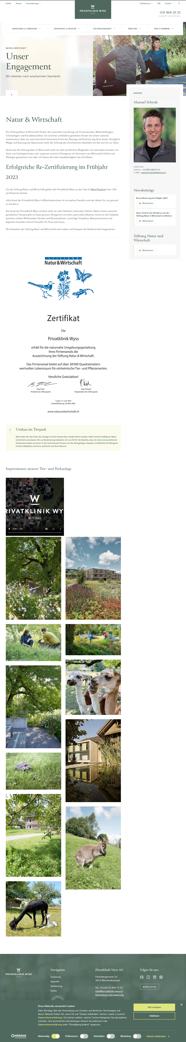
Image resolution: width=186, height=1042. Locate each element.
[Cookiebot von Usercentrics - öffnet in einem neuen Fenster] (19, 1036)
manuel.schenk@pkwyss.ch (153, 172)
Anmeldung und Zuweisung (109, 994)
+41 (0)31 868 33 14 (151, 169)
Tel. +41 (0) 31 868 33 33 (109, 987)
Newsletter (149, 987)
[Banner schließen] (181, 1005)
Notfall (54, 990)
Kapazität (55, 981)
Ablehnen (154, 1016)
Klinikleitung (56, 986)
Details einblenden (156, 1036)
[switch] (84, 1036)
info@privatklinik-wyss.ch (109, 991)
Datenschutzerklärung (50, 1017)
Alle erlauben (154, 1007)
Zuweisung (56, 977)
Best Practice (98, 189)
